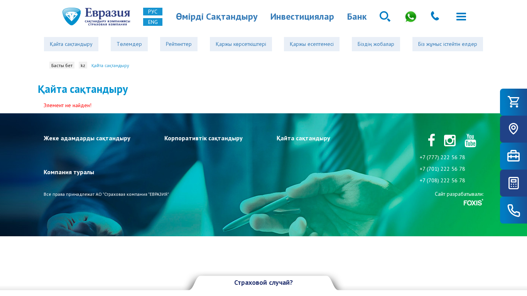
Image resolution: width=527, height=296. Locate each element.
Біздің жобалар (376, 43)
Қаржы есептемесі (312, 43)
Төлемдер (129, 43)
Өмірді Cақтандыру (216, 16)
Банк (357, 16)
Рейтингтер (179, 43)
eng (153, 21)
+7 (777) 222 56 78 (442, 157)
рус (152, 11)
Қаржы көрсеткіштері (241, 43)
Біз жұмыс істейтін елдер (447, 43)
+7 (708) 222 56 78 (442, 180)
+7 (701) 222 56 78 (442, 168)
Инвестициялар (302, 16)
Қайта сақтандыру (71, 43)
